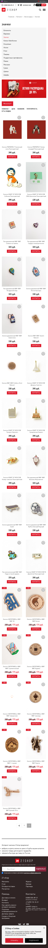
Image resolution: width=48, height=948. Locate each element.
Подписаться (40, 869)
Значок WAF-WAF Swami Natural (36, 337)
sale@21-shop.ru (31, 906)
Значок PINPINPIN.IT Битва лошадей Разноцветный (36, 148)
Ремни (5, 61)
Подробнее (34, 940)
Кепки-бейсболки (10, 41)
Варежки (6, 34)
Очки (5, 51)
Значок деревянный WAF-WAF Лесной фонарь (36, 289)
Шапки (6, 71)
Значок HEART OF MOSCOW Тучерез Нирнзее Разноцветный (12, 431)
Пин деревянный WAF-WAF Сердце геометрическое (36, 242)
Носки (5, 47)
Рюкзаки (6, 65)
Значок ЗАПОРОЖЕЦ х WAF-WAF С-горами (12, 762)
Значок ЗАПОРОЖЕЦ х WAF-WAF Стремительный (12, 667)
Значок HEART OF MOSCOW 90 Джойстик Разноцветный (36, 573)
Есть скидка (6, 111)
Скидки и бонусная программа (8, 917)
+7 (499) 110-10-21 (32, 902)
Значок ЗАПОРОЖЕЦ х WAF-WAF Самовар (36, 715)
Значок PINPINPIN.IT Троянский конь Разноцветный (12, 148)
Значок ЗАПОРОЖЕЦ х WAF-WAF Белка (36, 620)
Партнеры (29, 886)
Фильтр (8, 104)
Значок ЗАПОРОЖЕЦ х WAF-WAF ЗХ (12, 620)
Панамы (6, 54)
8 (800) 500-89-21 (8, 5)
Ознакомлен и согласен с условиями (22, 873)
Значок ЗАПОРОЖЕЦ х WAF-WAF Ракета (36, 762)
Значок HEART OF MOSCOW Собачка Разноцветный (12, 195)
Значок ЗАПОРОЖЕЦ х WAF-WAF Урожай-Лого (12, 809)
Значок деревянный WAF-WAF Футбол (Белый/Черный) (36, 526)
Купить (12, 157)
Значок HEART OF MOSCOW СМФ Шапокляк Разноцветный (36, 195)
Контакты (5, 902)
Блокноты (7, 30)
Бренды (28, 884)
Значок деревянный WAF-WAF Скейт (12, 526)
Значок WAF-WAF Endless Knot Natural (12, 384)
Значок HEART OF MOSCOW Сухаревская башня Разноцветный (36, 431)
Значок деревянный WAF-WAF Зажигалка (12, 337)
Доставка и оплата (8, 898)
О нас (4, 884)
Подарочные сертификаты (12, 58)
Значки (6, 37)
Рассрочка (5, 889)
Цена (13, 109)
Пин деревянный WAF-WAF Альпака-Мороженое (36, 478)
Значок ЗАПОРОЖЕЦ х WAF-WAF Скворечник (12, 715)
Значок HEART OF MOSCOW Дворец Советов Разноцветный (36, 384)
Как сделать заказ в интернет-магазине (9, 906)
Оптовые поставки (8, 886)
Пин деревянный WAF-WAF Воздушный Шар (12, 289)
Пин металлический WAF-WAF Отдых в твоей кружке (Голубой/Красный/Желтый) (12, 573)
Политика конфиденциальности (9, 910)
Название (20, 109)
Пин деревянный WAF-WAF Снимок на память (12, 242)
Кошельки (7, 44)
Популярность (32, 109)
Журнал (28, 881)
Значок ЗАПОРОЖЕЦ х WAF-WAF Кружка (36, 667)
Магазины (5, 881)
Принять (14, 940)
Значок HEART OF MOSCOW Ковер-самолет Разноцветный (12, 478)
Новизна (5, 109)
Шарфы (6, 75)
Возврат (5, 900)
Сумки (5, 68)
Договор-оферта (8, 914)
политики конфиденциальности (32, 873)
